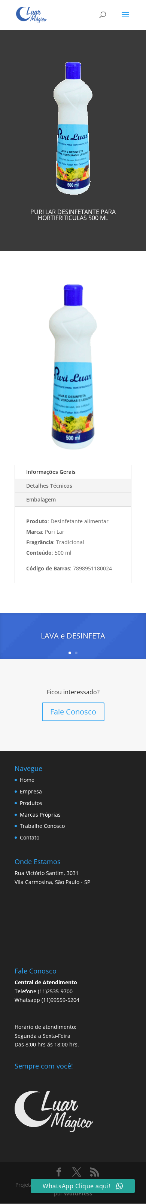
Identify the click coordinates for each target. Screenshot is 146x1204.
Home (27, 779)
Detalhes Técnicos (49, 485)
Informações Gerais (51, 471)
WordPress (78, 1193)
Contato (29, 837)
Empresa (31, 791)
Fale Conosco (73, 712)
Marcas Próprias (40, 814)
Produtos (31, 803)
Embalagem (41, 499)
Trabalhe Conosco (42, 825)
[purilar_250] (73, 453)
